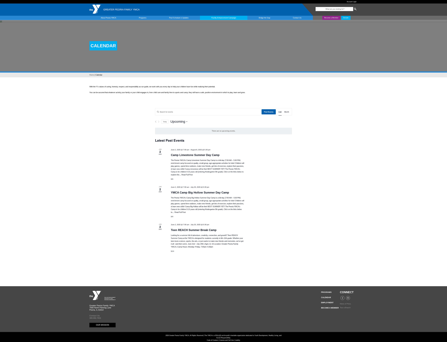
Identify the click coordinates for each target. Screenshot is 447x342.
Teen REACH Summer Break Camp (194, 230)
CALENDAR (326, 297)
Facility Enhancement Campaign (223, 18)
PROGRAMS (326, 292)
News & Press (345, 304)
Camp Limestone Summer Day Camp (195, 155)
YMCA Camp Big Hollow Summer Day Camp (200, 192)
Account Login (351, 2)
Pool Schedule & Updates (179, 18)
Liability (237, 340)
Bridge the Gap (264, 18)
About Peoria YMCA (108, 18)
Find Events (268, 112)
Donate (346, 18)
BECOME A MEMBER (330, 308)
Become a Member (331, 18)
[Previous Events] (155, 122)
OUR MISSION (102, 325)
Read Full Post (187, 175)
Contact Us (297, 18)
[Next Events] (158, 122)
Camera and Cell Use (226, 340)
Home (91, 75)
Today (165, 122)
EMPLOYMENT (327, 303)
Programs (142, 18)
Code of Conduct (212, 340)
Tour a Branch (345, 308)
